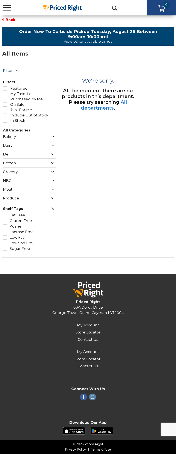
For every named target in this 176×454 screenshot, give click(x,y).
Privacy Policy (75, 449)
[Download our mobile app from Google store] (102, 430)
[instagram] (92, 398)
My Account (88, 325)
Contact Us (88, 339)
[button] (51, 136)
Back (10, 20)
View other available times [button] (88, 41)
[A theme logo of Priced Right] (61, 7)
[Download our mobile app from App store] (74, 430)
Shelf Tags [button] (13, 209)
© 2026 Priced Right (88, 444)
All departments (104, 105)
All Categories (16, 130)
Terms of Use (101, 449)
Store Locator (88, 332)
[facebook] (83, 398)
